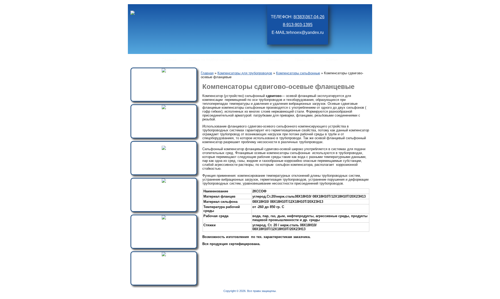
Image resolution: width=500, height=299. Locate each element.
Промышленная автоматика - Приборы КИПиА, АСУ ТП (164, 261)
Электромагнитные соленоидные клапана (163, 188)
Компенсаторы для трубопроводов (244, 73)
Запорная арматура (164, 153)
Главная (207, 73)
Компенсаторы (164, 222)
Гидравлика (163, 112)
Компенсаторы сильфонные (298, 73)
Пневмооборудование (164, 75)
